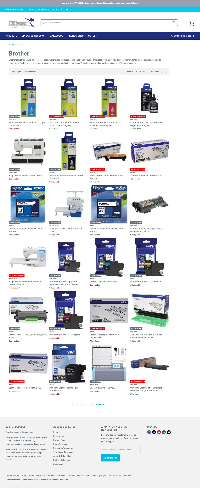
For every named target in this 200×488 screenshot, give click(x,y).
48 (144, 71)
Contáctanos (115, 475)
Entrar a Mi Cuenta (183, 35)
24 (136, 71)
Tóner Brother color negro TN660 (146, 175)
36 (140, 71)
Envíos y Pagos (59, 440)
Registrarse (110, 457)
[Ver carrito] (192, 22)
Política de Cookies (61, 460)
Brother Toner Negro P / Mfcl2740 (25, 387)
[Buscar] (174, 22)
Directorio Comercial (62, 9)
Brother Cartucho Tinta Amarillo (145, 281)
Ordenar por (16, 71)
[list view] (166, 71)
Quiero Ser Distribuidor (15, 9)
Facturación (58, 436)
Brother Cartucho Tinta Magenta (64, 334)
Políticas (127, 475)
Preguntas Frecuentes (63, 448)
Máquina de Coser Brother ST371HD (25, 175)
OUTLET (92, 35)
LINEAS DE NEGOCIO (33, 35)
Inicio (11, 44)
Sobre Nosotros (60, 444)
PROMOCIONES (76, 35)
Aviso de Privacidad (62, 456)
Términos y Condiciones (63, 452)
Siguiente (100, 404)
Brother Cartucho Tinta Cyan (103, 281)
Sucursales (58, 464)
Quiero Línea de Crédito (39, 9)
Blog (24, 475)
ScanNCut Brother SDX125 (102, 387)
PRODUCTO (11, 35)
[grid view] (162, 71)
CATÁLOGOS (56, 35)
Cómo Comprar (36, 475)
